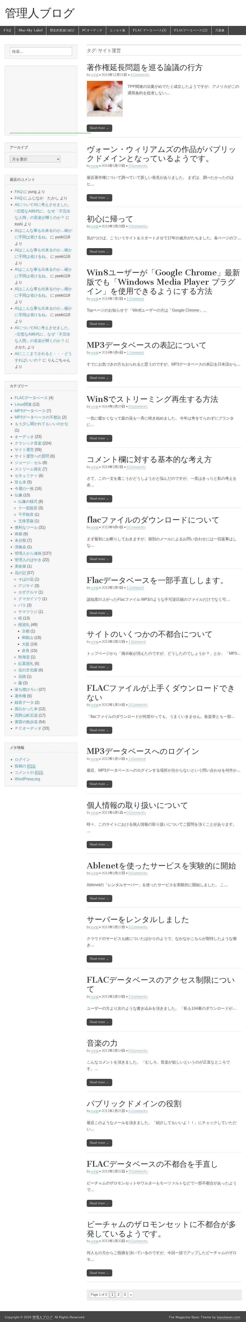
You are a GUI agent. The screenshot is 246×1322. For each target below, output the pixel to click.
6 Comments (138, 1111)
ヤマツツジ (27, 612)
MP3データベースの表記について (147, 345)
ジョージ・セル (28, 463)
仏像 (18, 495)
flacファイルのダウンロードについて (153, 520)
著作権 (20, 696)
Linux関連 (23, 404)
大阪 (26, 644)
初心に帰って (110, 219)
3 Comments (138, 165)
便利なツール (26, 527)
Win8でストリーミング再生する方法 (152, 399)
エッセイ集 (117, 30)
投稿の (25, 766)
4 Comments (139, 74)
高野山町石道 (26, 715)
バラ (22, 605)
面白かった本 (26, 709)
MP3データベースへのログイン (143, 751)
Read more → (99, 128)
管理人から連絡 (28, 553)
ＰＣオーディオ (28, 728)
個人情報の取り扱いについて (137, 805)
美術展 (20, 566)
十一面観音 (27, 508)
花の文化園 (27, 670)
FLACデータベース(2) (191, 30)
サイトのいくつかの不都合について (150, 634)
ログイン (22, 759)
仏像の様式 (27, 501)
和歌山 (27, 638)
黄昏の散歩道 (26, 722)
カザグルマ (27, 592)
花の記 (20, 573)
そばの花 (26, 579)
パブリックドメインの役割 (134, 1103)
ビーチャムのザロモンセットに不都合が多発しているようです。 (161, 1228)
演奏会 (20, 547)
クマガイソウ (29, 599)
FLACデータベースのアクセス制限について (161, 984)
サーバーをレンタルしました (138, 919)
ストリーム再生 (28, 469)
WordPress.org (27, 779)
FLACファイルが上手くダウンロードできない (161, 692)
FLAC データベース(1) (150, 30)
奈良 (26, 651)
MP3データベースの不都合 (38, 417)
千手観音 (26, 514)
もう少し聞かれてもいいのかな (41, 424)
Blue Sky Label (30, 30)
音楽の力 (102, 1043)
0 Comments (138, 406)
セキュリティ (26, 476)
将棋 (18, 534)
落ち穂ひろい (26, 689)
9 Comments (138, 1171)
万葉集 (220, 30)
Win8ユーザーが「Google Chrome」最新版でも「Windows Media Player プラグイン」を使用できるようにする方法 (163, 282)
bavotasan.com (228, 1317)
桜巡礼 (24, 625)
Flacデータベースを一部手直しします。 (157, 580)
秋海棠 (24, 657)
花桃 (22, 676)
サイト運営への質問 (32, 456)
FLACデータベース (31, 398)
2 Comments (138, 996)
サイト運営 (24, 450)
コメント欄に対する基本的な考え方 (149, 459)
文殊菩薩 (26, 521)
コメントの (29, 772)
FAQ (7, 30)
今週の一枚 (24, 489)
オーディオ (24, 437)
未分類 (20, 540)
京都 (26, 631)
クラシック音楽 (28, 443)
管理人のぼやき (28, 560)
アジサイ (26, 586)
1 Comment (135, 298)
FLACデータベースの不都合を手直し (152, 1164)
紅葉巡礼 (26, 663)
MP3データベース (30, 411)
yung (94, 74)
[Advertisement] (50, 99)
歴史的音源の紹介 (62, 30)
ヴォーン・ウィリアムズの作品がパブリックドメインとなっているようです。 (161, 153)
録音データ (24, 702)
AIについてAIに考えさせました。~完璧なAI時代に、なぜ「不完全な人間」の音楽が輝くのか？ (43, 211)
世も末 (20, 482)
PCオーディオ (92, 30)
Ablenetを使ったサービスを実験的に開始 (161, 866)
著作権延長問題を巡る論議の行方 (145, 67)
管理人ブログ (40, 13)
